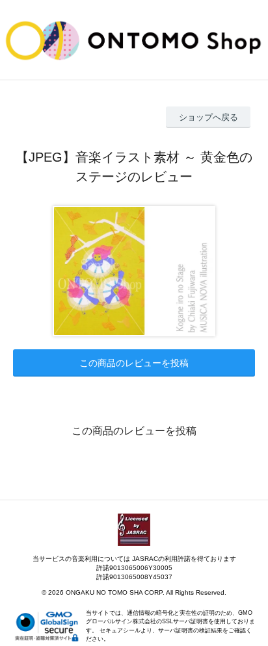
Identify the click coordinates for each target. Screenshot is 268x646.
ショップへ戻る (208, 117)
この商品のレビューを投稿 (134, 363)
